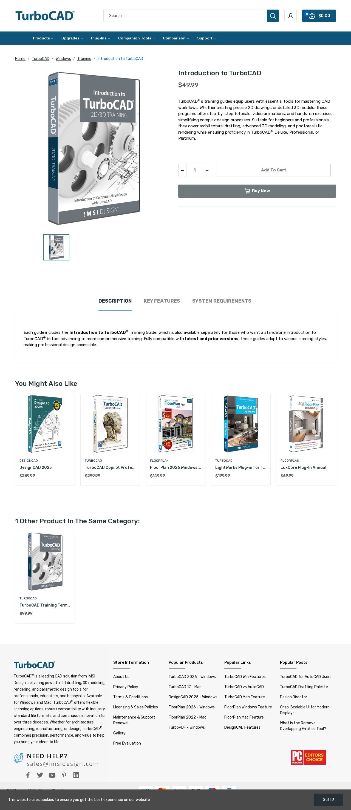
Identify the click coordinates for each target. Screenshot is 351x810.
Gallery (119, 733)
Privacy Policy (125, 687)
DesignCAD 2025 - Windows (193, 697)
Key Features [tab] (162, 301)
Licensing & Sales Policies (135, 707)
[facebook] (28, 775)
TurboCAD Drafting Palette (304, 687)
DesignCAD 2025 (35, 467)
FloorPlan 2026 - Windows (192, 707)
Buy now (261, 190)
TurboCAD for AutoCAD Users (306, 676)
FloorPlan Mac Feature (244, 717)
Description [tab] (115, 301)
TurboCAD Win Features (245, 676)
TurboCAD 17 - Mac (185, 687)
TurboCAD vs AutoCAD (244, 687)
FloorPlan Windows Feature (248, 707)
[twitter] (40, 775)
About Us (121, 676)
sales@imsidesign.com (63, 763)
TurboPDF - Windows (187, 727)
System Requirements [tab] (221, 301)
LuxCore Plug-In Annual (303, 467)
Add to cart (273, 170)
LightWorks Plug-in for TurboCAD (240, 467)
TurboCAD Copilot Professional (110, 467)
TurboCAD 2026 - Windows (192, 676)
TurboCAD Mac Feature (244, 697)
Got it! (328, 799)
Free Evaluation (127, 743)
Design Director (293, 697)
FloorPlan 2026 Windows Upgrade (175, 467)
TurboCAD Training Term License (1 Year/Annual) (44, 605)
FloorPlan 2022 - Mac (187, 717)
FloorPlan (159, 460)
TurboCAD (93, 460)
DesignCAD (28, 460)
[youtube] (52, 775)
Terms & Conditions (130, 697)
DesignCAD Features (242, 727)
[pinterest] (64, 775)
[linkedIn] (76, 775)
